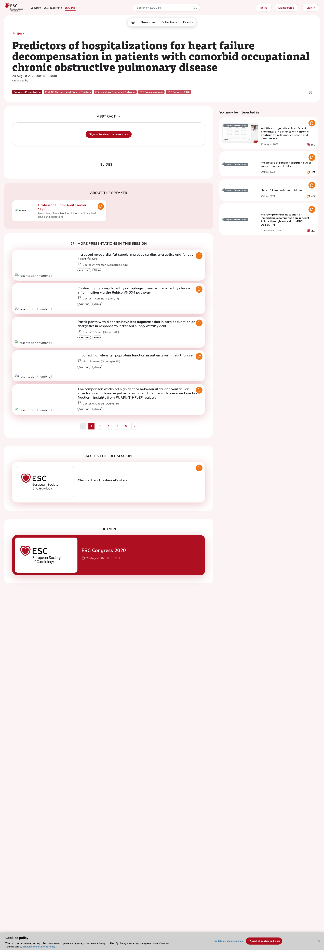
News (263, 7)
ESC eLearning (53, 7)
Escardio (35, 7)
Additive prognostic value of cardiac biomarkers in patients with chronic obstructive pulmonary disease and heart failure (285, 133)
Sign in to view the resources (108, 134)
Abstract (84, 270)
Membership (286, 7)
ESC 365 (70, 7)
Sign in (310, 7)
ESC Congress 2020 (104, 550)
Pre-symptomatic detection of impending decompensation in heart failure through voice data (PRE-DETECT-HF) (285, 219)
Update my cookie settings (228, 941)
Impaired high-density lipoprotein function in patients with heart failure (135, 355)
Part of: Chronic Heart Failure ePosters (68, 92)
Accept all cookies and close (265, 941)
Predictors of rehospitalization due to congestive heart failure (286, 164)
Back (20, 33)
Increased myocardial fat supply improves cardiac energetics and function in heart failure (138, 256)
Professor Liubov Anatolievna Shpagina (62, 207)
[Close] (318, 941)
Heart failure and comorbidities (282, 190)
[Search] (195, 8)
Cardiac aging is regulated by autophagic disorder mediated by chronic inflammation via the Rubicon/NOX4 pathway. (134, 290)
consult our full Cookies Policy (39, 946)
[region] (162, 941)
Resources (148, 22)
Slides (97, 270)
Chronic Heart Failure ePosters (102, 480)
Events (188, 22)
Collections (169, 22)
